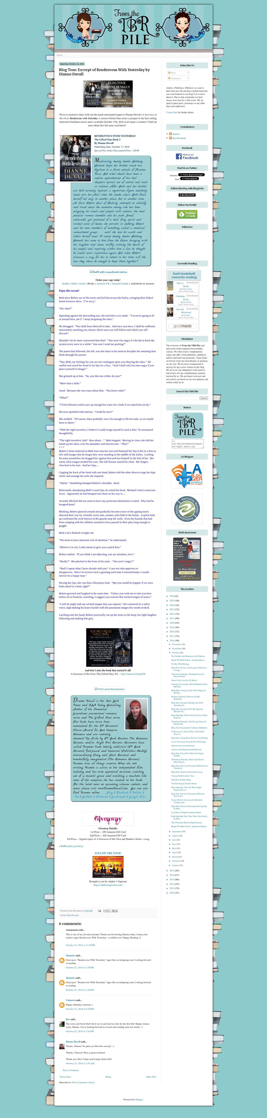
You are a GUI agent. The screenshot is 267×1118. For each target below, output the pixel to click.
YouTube (88, 797)
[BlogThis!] (107, 910)
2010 (172, 892)
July (174, 839)
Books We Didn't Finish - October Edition (187, 660)
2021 (172, 618)
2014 (172, 874)
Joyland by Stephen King (181, 779)
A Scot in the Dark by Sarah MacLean (186, 749)
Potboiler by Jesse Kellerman (183, 745)
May (174, 848)
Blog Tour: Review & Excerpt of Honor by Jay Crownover (189, 766)
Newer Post (65, 1076)
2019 (172, 627)
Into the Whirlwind (183, 311)
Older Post (151, 1076)
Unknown (70, 1000)
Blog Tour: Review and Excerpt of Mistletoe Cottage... (189, 668)
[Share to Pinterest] (116, 910)
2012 (172, 883)
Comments (175, 78)
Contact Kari (172, 112)
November (177, 648)
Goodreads (118, 797)
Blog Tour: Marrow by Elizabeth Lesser (187, 772)
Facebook (122, 792)
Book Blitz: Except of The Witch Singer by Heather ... (188, 691)
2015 (172, 870)
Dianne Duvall (73, 1041)
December (176, 644)
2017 (172, 636)
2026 (172, 596)
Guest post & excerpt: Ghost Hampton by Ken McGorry (189, 685)
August (175, 835)
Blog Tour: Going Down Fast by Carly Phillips (189, 737)
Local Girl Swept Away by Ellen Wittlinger (188, 741)
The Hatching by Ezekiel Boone (184, 783)
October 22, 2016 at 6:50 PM (80, 1008)
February (176, 860)
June (174, 844)
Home (59, 55)
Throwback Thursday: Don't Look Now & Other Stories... (187, 760)
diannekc (70, 955)
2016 (172, 640)
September (177, 831)
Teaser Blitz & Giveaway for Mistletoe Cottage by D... (186, 801)
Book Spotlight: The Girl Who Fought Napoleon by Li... (186, 788)
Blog (110, 792)
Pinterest (102, 797)
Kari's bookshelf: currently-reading (184, 275)
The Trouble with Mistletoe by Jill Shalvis (188, 656)
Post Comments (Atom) (83, 1082)
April (174, 852)
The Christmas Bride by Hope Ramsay (186, 822)
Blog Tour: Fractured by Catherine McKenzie (189, 727)
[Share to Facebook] (113, 910)
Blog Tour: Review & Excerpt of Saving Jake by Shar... (189, 807)
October (176, 652)
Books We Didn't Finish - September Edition (188, 826)
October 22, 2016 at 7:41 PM (80, 1031)
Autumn (175, 134)
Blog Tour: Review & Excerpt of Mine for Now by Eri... (187, 794)
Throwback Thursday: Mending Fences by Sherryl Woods (187, 675)
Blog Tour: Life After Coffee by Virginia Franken (187, 754)
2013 (172, 879)
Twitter (137, 792)
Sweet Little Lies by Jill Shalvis (184, 680)
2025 (172, 600)
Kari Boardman (179, 138)
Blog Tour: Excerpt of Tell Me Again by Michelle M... (187, 710)
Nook (82, 283)
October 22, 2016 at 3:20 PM (80, 967)
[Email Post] (99, 910)
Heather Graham (187, 289)
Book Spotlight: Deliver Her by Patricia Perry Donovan (189, 716)
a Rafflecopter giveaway (71, 846)
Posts (173, 72)
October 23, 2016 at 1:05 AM (80, 1063)
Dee (68, 1019)
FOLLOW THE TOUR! (108, 853)
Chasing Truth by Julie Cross (182, 775)
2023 (172, 609)
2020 (172, 622)
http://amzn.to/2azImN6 (133, 674)
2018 (172, 631)
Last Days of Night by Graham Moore (186, 812)
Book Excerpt (73, 915)
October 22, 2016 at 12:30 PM (80, 945)
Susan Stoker (187, 302)
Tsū (77, 797)
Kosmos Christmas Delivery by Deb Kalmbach (185, 697)
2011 (172, 888)
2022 (172, 613)
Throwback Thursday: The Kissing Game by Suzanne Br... (188, 722)
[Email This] (104, 910)
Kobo (74, 283)
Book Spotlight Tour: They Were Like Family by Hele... (189, 817)
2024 (172, 605)
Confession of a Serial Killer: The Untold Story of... (187, 732)
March (175, 856)
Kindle (66, 283)
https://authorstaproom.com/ (108, 885)
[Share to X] (110, 910)
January (175, 865)
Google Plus (137, 797)
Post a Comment (71, 1070)
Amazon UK (103, 283)
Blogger (139, 1099)
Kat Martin (187, 315)
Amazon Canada (120, 283)
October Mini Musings (180, 663)
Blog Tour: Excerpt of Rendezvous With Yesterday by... (187, 703)
